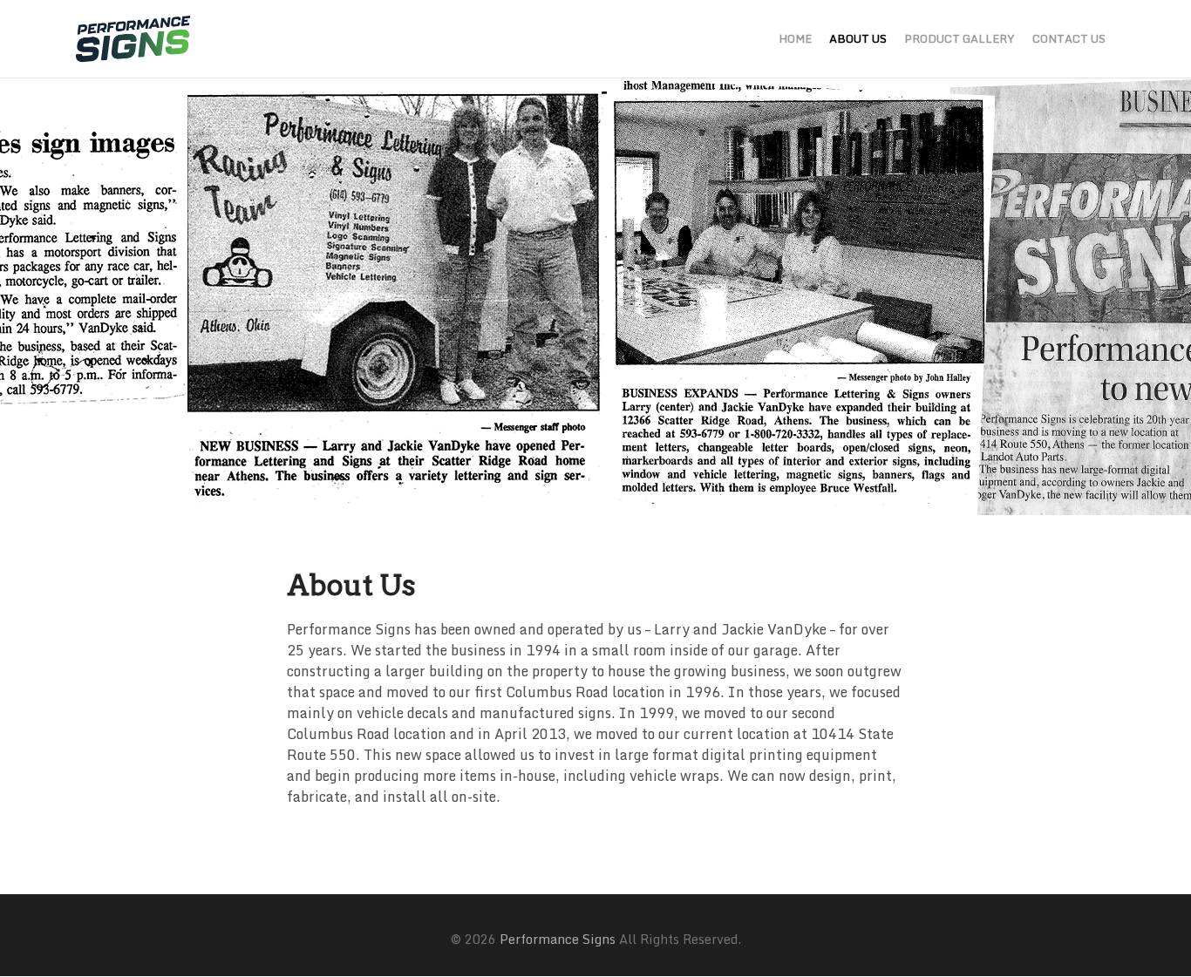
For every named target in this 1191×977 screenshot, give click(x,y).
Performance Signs (558, 939)
